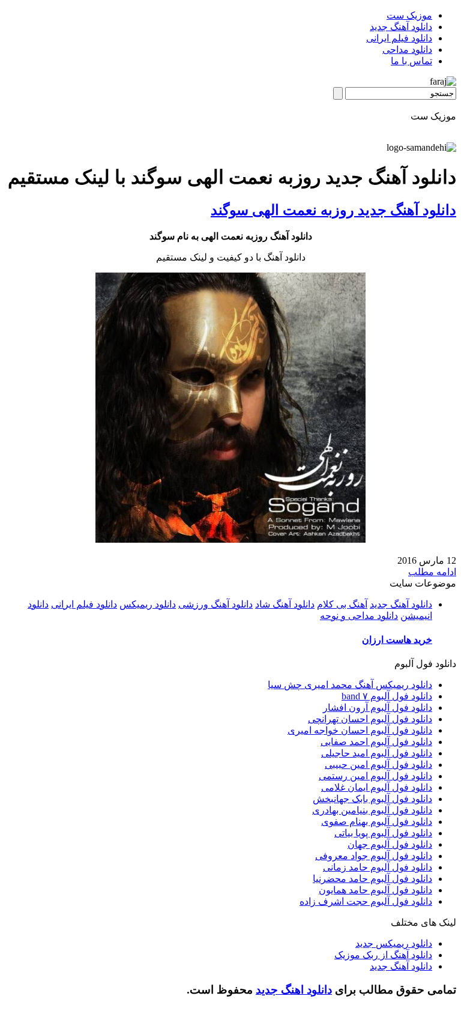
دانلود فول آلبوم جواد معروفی (373, 856)
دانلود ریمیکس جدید (393, 943)
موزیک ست (409, 15)
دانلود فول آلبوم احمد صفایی (376, 742)
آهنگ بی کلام (342, 604)
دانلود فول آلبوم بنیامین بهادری (372, 810)
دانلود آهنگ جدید (401, 27)
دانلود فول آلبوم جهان (390, 844)
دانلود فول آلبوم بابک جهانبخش (372, 799)
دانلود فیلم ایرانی (399, 38)
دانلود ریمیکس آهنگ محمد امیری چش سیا (350, 685)
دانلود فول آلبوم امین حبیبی (378, 764)
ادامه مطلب (432, 572)
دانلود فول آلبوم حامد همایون (375, 890)
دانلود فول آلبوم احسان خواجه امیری (360, 730)
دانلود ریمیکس (147, 604)
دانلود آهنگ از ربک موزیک (383, 955)
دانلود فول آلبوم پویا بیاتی (383, 833)
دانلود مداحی (407, 49)
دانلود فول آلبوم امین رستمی (375, 776)
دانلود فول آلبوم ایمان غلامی (376, 787)
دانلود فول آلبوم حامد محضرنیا (372, 879)
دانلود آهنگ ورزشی (215, 604)
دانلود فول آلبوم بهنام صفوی (376, 821)
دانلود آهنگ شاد (285, 604)
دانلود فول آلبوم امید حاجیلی (376, 753)
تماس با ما (411, 61)
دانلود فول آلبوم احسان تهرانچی (370, 719)
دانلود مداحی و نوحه (359, 616)
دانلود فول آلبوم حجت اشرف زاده (366, 901)
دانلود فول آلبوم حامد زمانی (377, 867)
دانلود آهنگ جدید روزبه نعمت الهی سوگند (333, 210)
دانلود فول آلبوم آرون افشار (377, 707)
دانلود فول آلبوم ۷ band (387, 696)
